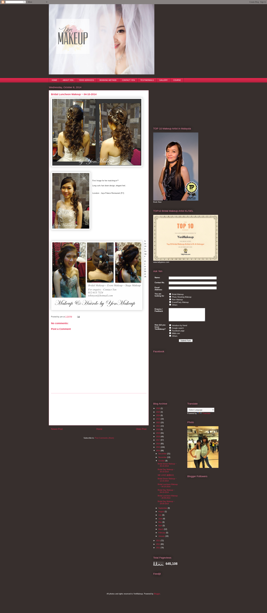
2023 (158, 419)
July (160, 515)
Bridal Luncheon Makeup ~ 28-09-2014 (168, 497)
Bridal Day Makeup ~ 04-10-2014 (166, 491)
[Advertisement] (99, 409)
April (160, 526)
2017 (158, 440)
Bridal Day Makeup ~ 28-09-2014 (166, 502)
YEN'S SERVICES (86, 80)
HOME (54, 80)
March (161, 529)
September (163, 508)
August (161, 512)
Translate (206, 413)
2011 (158, 548)
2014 (158, 451)
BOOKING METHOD (108, 80)
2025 (158, 412)
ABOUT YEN (68, 80)
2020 (158, 429)
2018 (158, 437)
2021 (158, 426)
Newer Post (57, 429)
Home (99, 429)
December (162, 454)
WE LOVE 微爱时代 (166, 475)
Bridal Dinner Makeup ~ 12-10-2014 (167, 480)
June (160, 519)
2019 (158, 433)
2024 (158, 415)
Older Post (141, 429)
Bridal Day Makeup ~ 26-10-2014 (166, 470)
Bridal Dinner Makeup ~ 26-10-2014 (167, 465)
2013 (158, 541)
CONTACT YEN (128, 80)
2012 (158, 544)
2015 (158, 447)
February (162, 533)
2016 (158, 444)
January (161, 536)
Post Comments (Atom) (104, 438)
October (161, 461)
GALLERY (163, 80)
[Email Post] (78, 317)
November (162, 457)
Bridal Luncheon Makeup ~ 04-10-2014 (168, 485)
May (160, 522)
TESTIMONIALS (147, 80)
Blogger (157, 594)
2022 (158, 422)
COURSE (177, 80)
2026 (158, 408)
